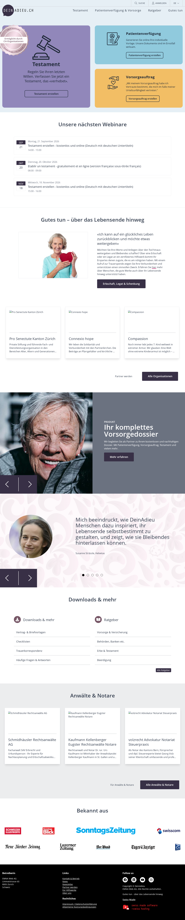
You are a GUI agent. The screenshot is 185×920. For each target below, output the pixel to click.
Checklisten (23, 641)
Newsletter (67, 884)
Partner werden (70, 887)
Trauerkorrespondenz (29, 650)
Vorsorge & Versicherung (112, 632)
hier (154, 267)
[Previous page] (9, 484)
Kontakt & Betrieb (70, 878)
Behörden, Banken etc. (111, 641)
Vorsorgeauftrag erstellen (143, 98)
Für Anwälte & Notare (122, 784)
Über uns (66, 893)
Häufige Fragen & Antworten (33, 660)
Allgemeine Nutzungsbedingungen (79, 907)
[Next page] (27, 484)
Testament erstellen (46, 93)
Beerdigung (104, 660)
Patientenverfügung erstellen (145, 55)
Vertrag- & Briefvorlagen (31, 632)
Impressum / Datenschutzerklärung (79, 904)
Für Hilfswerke (69, 890)
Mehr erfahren (119, 457)
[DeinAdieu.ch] (17, 10)
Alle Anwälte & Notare (159, 784)
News (65, 881)
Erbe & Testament (108, 650)
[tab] (83, 575)
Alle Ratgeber (163, 670)
